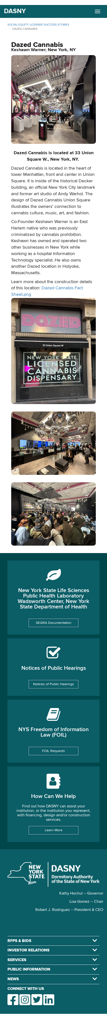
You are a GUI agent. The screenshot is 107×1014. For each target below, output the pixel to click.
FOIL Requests (53, 751)
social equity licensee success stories (38, 24)
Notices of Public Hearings (53, 684)
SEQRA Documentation (53, 623)
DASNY (15, 11)
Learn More (53, 830)
